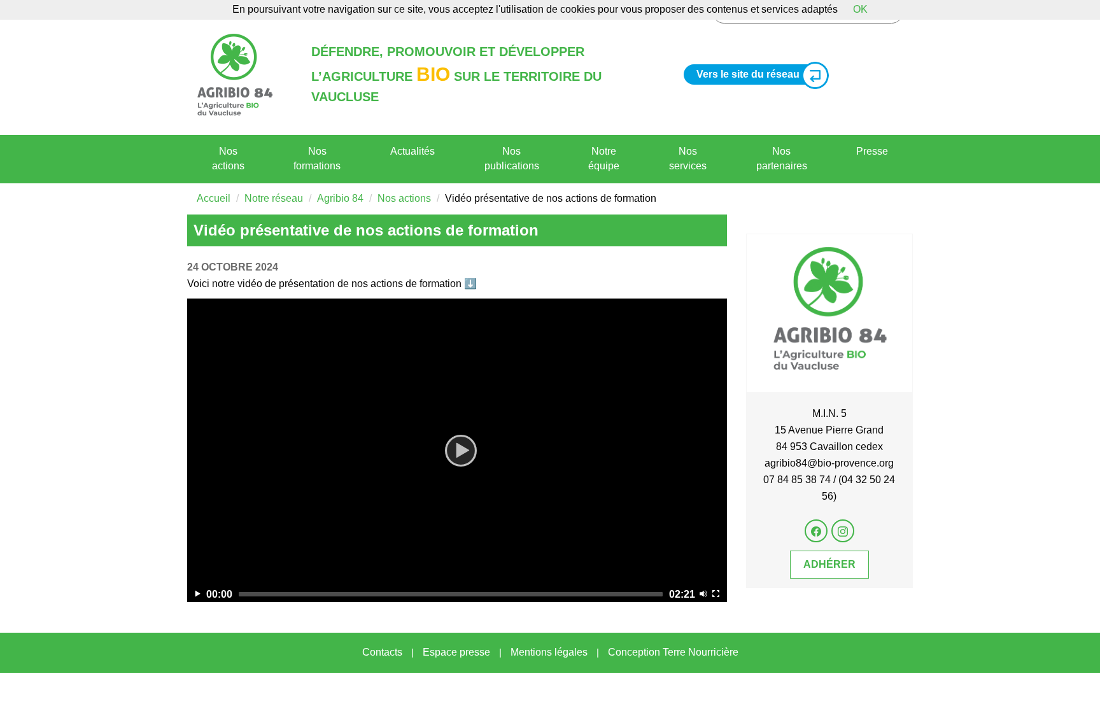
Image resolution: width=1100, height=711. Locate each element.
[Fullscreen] (715, 593)
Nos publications (511, 158)
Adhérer (829, 564)
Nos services (688, 158)
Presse (872, 151)
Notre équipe (603, 158)
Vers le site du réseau (748, 74)
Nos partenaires (781, 158)
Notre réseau (273, 198)
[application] (457, 450)
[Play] (457, 450)
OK (860, 9)
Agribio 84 (340, 198)
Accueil (213, 198)
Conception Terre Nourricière (673, 652)
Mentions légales (549, 652)
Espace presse (456, 652)
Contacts (382, 652)
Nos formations (317, 158)
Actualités (412, 151)
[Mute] (703, 593)
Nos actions (228, 158)
